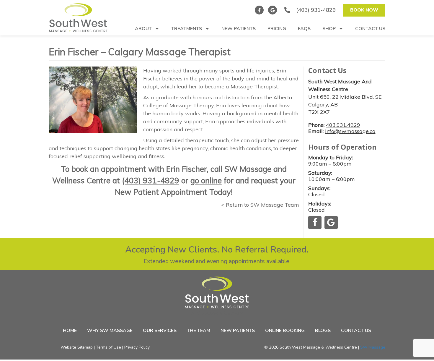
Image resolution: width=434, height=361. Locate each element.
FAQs (304, 29)
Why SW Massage (110, 331)
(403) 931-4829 (150, 180)
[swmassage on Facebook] (314, 222)
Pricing (276, 29)
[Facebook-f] (259, 10)
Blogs (323, 331)
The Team (198, 331)
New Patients (238, 29)
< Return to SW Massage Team (260, 204)
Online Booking (285, 331)
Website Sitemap (77, 347)
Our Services (160, 331)
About (143, 29)
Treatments (186, 29)
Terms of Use (108, 347)
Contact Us (370, 29)
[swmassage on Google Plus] (331, 222)
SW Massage (372, 347)
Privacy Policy (137, 347)
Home (70, 331)
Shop (329, 29)
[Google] (272, 10)
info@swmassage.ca (350, 131)
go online (206, 180)
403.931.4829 (343, 125)
